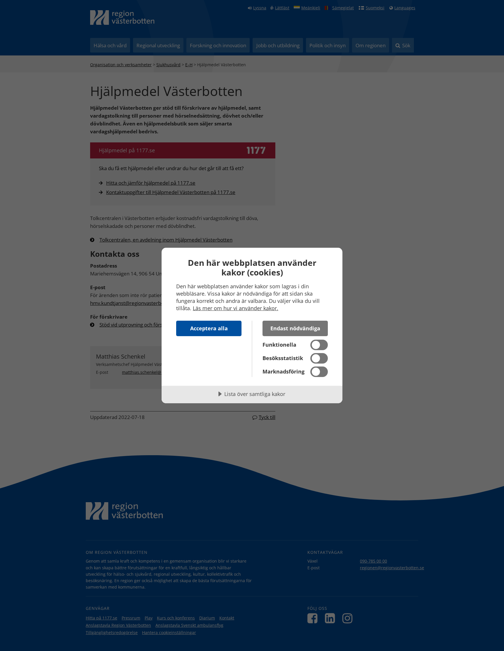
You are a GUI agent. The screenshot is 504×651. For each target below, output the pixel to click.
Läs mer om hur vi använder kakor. (235, 308)
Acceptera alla (209, 328)
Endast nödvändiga (295, 328)
